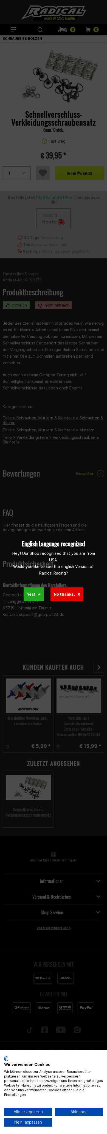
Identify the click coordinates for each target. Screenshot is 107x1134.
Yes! (31, 594)
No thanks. (64, 594)
